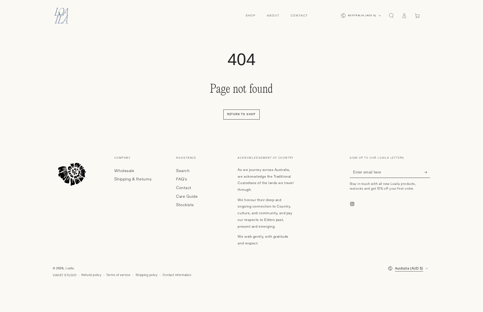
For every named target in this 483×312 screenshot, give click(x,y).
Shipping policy (147, 275)
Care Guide (187, 197)
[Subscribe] (427, 172)
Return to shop (241, 114)
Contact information (177, 275)
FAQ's (181, 179)
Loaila (69, 268)
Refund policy (91, 275)
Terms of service (118, 275)
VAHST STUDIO (64, 275)
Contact (183, 188)
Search (183, 171)
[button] (391, 15)
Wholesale (124, 171)
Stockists (185, 205)
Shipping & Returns (132, 179)
